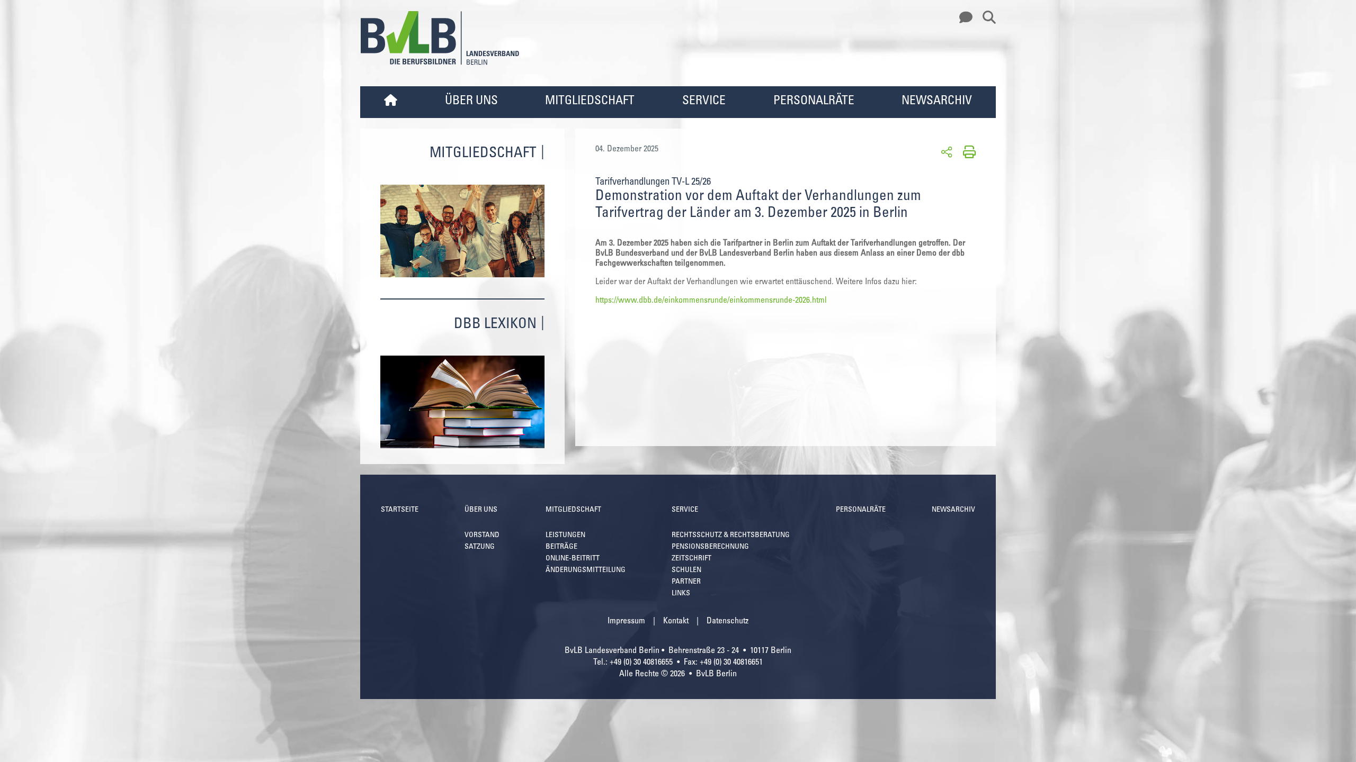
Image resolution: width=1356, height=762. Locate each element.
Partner (686, 582)
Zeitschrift (691, 559)
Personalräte (813, 101)
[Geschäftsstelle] (963, 18)
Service (704, 101)
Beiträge (561, 547)
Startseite (399, 510)
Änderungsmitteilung (586, 570)
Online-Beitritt (573, 559)
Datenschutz (727, 621)
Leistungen (565, 535)
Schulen (686, 570)
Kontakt (676, 621)
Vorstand (482, 535)
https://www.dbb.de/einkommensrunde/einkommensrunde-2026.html (711, 300)
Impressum (626, 621)
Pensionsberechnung (710, 547)
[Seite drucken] (967, 151)
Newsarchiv (937, 101)
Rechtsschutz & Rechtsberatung (731, 535)
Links (681, 593)
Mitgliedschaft (590, 101)
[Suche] (985, 18)
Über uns (471, 101)
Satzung (480, 547)
